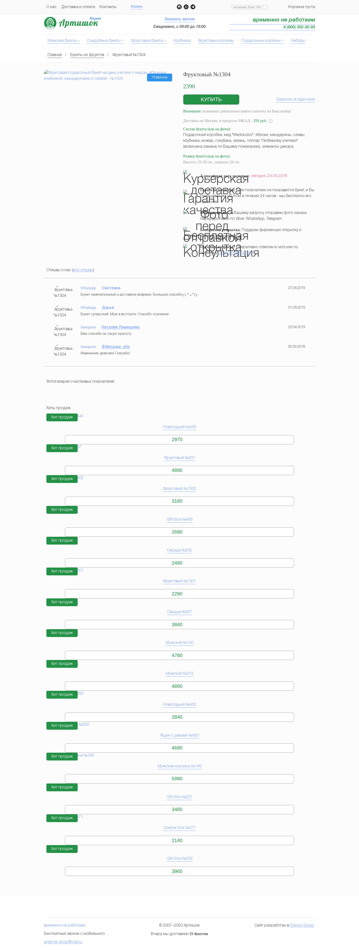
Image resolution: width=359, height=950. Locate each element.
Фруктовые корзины (216, 41)
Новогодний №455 (179, 704)
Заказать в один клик (295, 99)
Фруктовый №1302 (179, 489)
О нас (51, 7)
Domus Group (302, 925)
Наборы (298, 41)
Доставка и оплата (78, 7)
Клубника (182, 41)
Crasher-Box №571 (179, 828)
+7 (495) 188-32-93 (235, 253)
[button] (211, 99)
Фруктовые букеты (147, 41)
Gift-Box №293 (179, 859)
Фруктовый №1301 (179, 581)
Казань (137, 6)
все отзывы (83, 270)
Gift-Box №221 (179, 797)
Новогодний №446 (179, 427)
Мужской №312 (179, 673)
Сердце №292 (179, 550)
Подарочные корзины (261, 41)
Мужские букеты (62, 41)
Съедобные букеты (104, 41)
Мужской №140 (179, 643)
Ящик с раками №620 (179, 735)
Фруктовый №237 (179, 458)
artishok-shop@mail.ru (63, 942)
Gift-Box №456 (179, 519)
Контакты (107, 7)
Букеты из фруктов (87, 55)
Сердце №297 (179, 612)
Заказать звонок (179, 19)
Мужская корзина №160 (179, 766)
